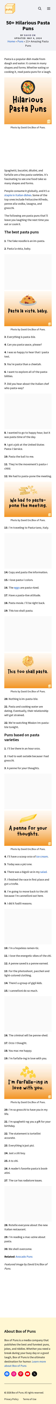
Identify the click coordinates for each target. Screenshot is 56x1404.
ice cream (42, 856)
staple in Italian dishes (17, 195)
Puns (20, 41)
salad (43, 872)
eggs (17, 587)
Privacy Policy (11, 1399)
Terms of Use (29, 1399)
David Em (30, 35)
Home (11, 41)
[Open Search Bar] (39, 8)
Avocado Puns (24, 1256)
